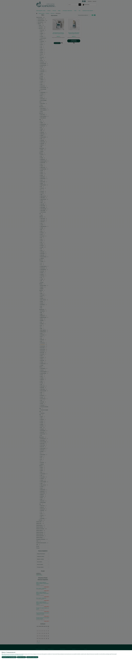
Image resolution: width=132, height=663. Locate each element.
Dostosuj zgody (21, 657)
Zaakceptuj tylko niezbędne (9, 657)
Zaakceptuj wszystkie (32, 657)
